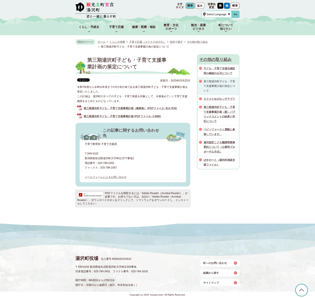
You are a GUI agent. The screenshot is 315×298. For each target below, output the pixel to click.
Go (235, 14)
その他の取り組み (197, 41)
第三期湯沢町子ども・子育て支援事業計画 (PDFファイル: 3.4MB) (122, 116)
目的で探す (176, 41)
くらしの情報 (117, 41)
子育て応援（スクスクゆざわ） (147, 41)
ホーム (101, 41)
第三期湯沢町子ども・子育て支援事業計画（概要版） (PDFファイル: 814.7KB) (130, 108)
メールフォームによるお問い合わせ (106, 177)
